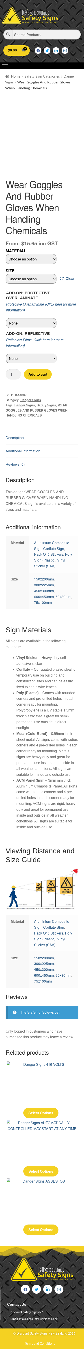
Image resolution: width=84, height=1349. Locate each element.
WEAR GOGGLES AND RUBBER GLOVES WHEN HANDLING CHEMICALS (36, 410)
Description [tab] (15, 437)
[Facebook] (38, 50)
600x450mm (44, 596)
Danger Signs (30, 400)
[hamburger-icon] (5, 65)
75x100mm (43, 602)
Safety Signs (46, 405)
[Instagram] (65, 50)
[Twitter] (47, 50)
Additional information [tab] (23, 451)
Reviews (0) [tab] (15, 464)
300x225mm (44, 584)
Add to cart (37, 374)
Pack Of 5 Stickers (48, 554)
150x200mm (44, 579)
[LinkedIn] (56, 50)
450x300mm (44, 590)
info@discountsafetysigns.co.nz (38, 1319)
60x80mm (63, 596)
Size (10, 271)
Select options (40, 1112)
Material (16, 251)
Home (15, 76)
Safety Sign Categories (42, 76)
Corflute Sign (53, 548)
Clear (70, 278)
